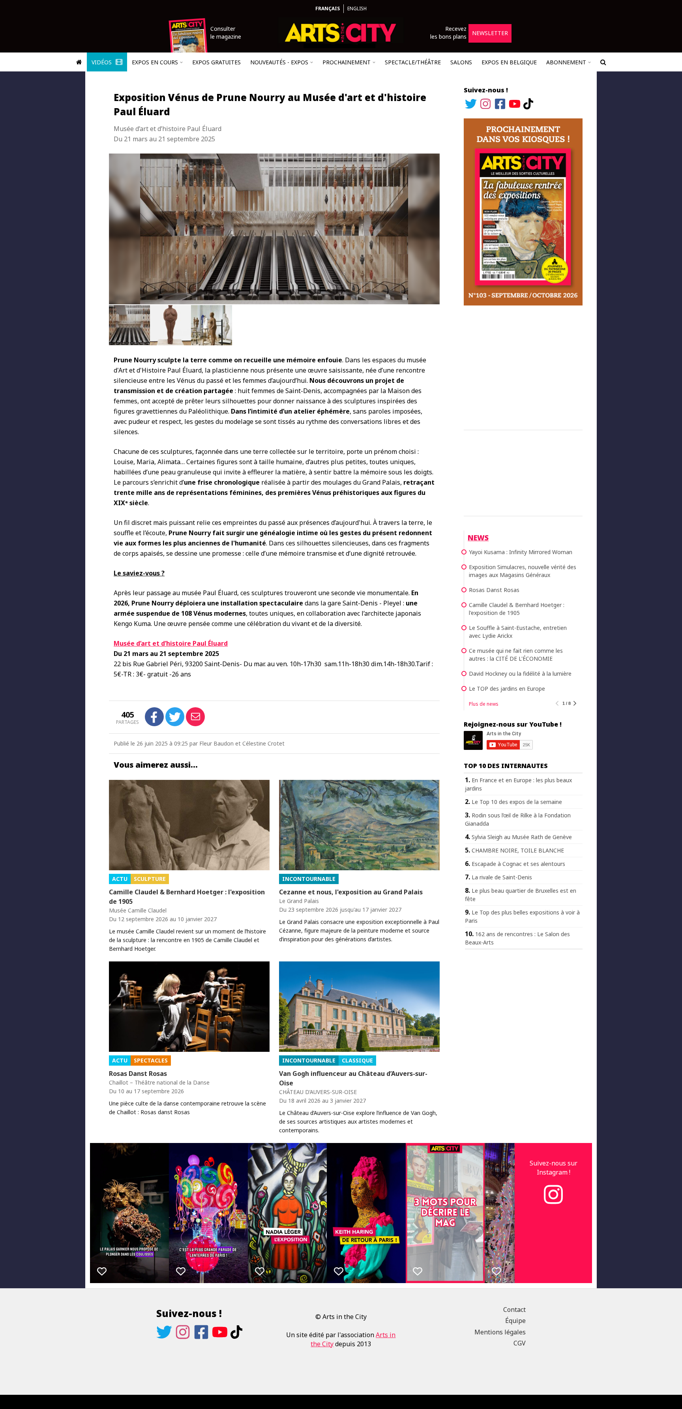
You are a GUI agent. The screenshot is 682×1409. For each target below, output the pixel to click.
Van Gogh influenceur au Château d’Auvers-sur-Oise (353, 1078)
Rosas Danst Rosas (138, 1073)
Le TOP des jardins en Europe (507, 688)
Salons (461, 62)
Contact (514, 1309)
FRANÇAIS (327, 8)
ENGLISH (357, 8)
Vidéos (102, 62)
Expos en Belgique (509, 62)
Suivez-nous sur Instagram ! (553, 1167)
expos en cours (155, 62)
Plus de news (483, 704)
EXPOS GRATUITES (216, 62)
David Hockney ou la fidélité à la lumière (520, 673)
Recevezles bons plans (448, 32)
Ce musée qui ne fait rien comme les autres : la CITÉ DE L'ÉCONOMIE (516, 654)
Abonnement (566, 62)
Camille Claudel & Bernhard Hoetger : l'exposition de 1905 (187, 897)
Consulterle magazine (225, 32)
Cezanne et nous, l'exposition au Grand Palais (351, 892)
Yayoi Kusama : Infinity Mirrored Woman (520, 552)
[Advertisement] (523, 366)
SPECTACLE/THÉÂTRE (413, 62)
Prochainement (346, 62)
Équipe (515, 1320)
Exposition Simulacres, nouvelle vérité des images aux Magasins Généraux (522, 571)
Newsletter (490, 33)
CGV (519, 1343)
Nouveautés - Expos (279, 62)
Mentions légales (500, 1332)
